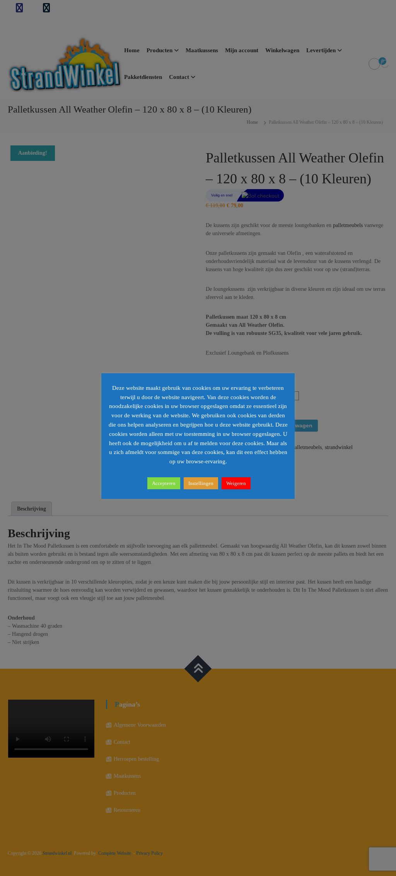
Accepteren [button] (164, 483)
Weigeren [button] (236, 483)
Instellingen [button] (200, 483)
